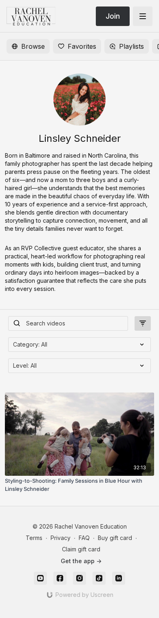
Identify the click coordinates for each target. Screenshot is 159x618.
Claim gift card (81, 549)
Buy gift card (115, 537)
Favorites (82, 46)
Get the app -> (81, 560)
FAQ (84, 537)
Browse (33, 46)
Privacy (61, 537)
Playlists (131, 46)
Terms (34, 537)
